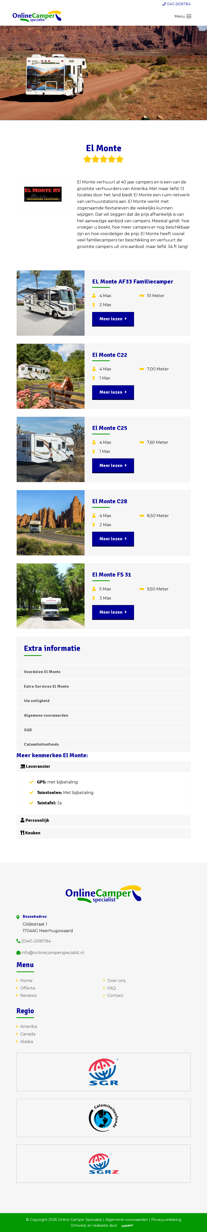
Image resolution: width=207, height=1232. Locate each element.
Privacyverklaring (166, 1219)
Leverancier (37, 766)
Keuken (32, 833)
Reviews (28, 995)
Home (26, 980)
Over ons (116, 980)
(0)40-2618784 (35, 941)
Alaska (26, 1041)
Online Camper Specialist (80, 1219)
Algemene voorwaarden (46, 715)
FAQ (111, 988)
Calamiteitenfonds (41, 744)
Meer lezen (110, 319)
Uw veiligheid (36, 700)
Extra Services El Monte (46, 686)
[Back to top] (196, 1221)
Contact (115, 995)
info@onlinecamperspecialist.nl (52, 952)
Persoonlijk (36, 820)
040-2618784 (178, 4)
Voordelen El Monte (42, 671)
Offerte (27, 988)
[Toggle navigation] (188, 16)
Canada (27, 1034)
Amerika (28, 1026)
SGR (28, 730)
